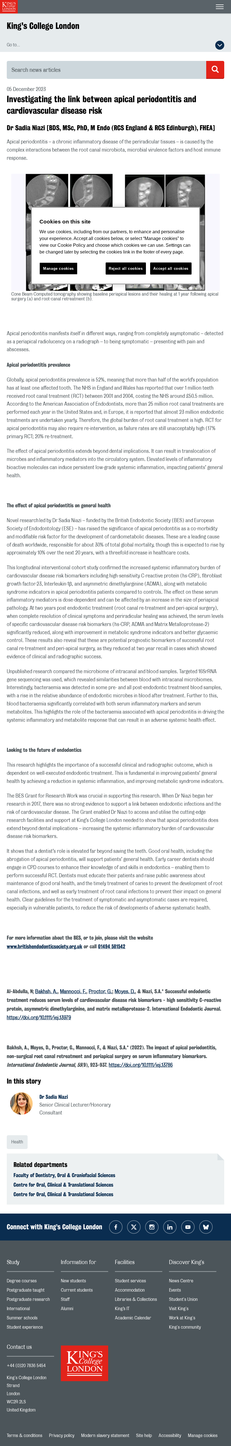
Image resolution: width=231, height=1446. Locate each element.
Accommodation (138, 1291)
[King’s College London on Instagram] (152, 1227)
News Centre (192, 1282)
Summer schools (30, 1319)
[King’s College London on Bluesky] (206, 1227)
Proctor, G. (100, 991)
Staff (84, 1300)
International (30, 1309)
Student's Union (192, 1300)
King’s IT (138, 1309)
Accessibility (170, 1435)
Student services (138, 1282)
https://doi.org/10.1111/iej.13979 (39, 1017)
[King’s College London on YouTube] (188, 1227)
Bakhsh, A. (46, 991)
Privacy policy (61, 1435)
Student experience (30, 1328)
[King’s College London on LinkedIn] (170, 1227)
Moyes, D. (125, 991)
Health (17, 1142)
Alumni (84, 1309)
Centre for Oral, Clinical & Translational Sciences (63, 1184)
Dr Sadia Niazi (53, 1096)
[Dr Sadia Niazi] (24, 1104)
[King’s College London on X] (134, 1227)
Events (192, 1291)
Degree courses (30, 1282)
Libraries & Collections (138, 1300)
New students (84, 1282)
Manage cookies (202, 1435)
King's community (192, 1328)
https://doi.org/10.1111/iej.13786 (141, 1065)
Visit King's (192, 1309)
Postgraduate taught (30, 1291)
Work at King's (192, 1319)
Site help (144, 1435)
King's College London (43, 26)
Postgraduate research (30, 1300)
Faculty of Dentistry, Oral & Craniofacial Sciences (64, 1175)
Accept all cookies (170, 268)
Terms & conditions (24, 1435)
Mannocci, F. (73, 991)
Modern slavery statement (105, 1435)
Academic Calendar (138, 1319)
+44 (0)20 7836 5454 (26, 1365)
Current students (84, 1291)
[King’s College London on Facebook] (116, 1227)
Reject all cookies (126, 268)
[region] (115, 246)
